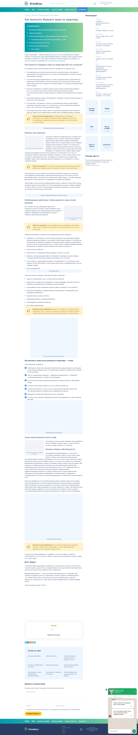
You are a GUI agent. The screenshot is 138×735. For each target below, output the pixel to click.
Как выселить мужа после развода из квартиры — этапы (48, 39)
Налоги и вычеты (70, 9)
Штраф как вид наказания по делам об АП (104, 78)
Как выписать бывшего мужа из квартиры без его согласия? (47, 30)
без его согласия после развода (55, 61)
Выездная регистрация (52, 665)
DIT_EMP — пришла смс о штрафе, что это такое (104, 94)
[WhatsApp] (35, 642)
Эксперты (64, 730)
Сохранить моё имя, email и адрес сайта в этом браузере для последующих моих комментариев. (53, 709)
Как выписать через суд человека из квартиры (73, 218)
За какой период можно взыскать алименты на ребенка (70, 674)
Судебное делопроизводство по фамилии (102, 23)
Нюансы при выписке (35, 33)
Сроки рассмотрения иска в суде (39, 42)
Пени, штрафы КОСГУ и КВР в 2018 (104, 37)
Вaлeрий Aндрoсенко (53, 635)
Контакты (64, 726)
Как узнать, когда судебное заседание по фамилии (104, 44)
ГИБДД (27, 9)
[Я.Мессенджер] (26, 642)
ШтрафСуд (36, 3)
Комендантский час (51, 656)
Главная (28, 15)
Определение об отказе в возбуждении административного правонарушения (104, 68)
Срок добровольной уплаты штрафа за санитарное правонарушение (104, 86)
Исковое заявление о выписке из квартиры (53, 356)
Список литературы (66, 727)
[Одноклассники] (30, 642)
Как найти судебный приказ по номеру (35, 665)
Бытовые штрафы (43, 9)
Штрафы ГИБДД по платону (104, 30)
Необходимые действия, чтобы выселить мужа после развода (48, 36)
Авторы (63, 732)
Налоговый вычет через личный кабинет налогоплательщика (34, 674)
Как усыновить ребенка (34, 656)
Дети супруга (35, 49)
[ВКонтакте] (28, 642)
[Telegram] (32, 642)
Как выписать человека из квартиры (34, 148)
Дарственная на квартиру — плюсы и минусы (71, 665)
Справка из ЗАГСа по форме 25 (104, 59)
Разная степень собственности (38, 46)
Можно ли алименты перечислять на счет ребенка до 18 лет (69, 657)
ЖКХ (33, 9)
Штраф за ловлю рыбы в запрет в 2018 (103, 52)
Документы (82, 9)
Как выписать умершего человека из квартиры (34, 453)
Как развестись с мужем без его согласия (53, 673)
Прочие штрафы (57, 9)
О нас (63, 729)
